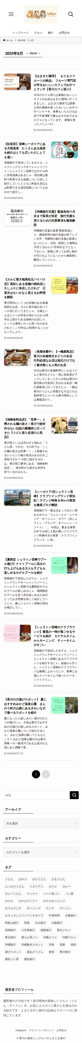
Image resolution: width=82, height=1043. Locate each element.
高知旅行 (29, 959)
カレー (66, 886)
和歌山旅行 (12, 922)
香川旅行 (65, 951)
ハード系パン (51, 893)
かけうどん (39, 879)
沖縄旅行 (10, 944)
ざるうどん (58, 879)
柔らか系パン (29, 937)
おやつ (23, 879)
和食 (27, 922)
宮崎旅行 (10, 930)
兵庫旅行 (70, 915)
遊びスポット (13, 951)
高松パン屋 (12, 959)
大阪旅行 (56, 922)
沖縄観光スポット (32, 944)
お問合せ (61, 1030)
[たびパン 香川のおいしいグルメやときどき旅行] (41, 14)
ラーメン (65, 908)
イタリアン (36, 886)
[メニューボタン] (11, 14)
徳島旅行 (46, 930)
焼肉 (73, 944)
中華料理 (54, 915)
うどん (9, 879)
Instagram (20, 1030)
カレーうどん (13, 893)
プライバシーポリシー (41, 1030)
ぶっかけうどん (14, 886)
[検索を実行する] (74, 795)
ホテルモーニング (54, 901)
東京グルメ (64, 930)
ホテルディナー (28, 901)
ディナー (32, 893)
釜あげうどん (35, 951)
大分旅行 (40, 922)
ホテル (9, 901)
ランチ (50, 908)
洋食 (51, 944)
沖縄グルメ (69, 937)
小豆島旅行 (28, 930)
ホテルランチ (13, 908)
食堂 (51, 951)
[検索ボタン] (71, 14)
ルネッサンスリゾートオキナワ (24, 915)
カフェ (53, 886)
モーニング (34, 908)
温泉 (62, 944)
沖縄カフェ (50, 937)
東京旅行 (10, 937)
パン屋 (69, 893)
